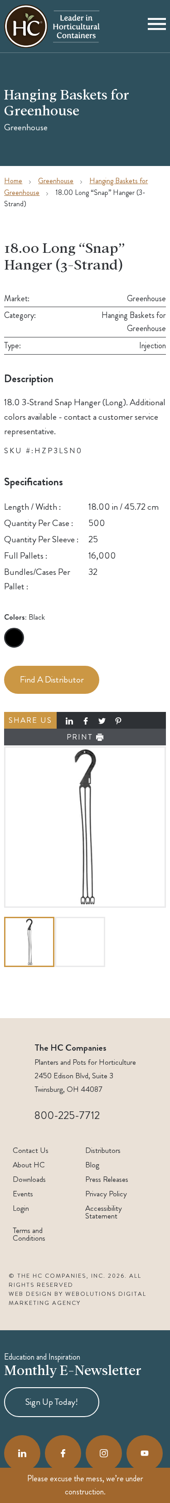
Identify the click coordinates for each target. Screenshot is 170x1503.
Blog (92, 1165)
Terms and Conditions (29, 1234)
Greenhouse (55, 180)
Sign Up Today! (51, 1401)
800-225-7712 (67, 1115)
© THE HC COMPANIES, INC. (57, 1276)
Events (23, 1194)
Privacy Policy (106, 1194)
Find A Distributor (52, 679)
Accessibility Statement (103, 1212)
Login (21, 1208)
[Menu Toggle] (157, 26)
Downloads (29, 1179)
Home (13, 180)
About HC (29, 1165)
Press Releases (106, 1179)
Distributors (103, 1150)
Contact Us (31, 1150)
